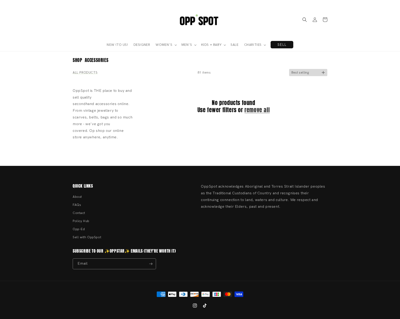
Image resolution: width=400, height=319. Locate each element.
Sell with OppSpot (87, 237)
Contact (79, 213)
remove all (257, 110)
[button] (305, 20)
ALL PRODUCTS (85, 72)
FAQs (77, 205)
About (77, 197)
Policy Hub (81, 221)
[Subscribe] (151, 263)
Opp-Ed (79, 229)
